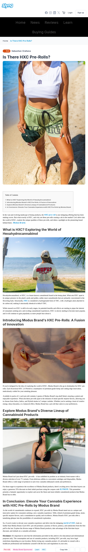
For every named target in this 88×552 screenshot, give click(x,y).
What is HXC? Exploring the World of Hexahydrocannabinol (29, 200)
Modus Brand (19, 223)
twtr (72, 549)
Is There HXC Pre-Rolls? (21, 41)
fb (77, 549)
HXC (26, 301)
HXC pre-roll (49, 215)
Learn (67, 22)
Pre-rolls (7, 550)
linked (83, 549)
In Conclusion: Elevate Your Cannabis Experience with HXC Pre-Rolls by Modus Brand (39, 207)
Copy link (63, 550)
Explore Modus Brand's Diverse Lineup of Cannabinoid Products (31, 205)
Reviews (51, 22)
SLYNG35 (64, 489)
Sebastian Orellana (21, 51)
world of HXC (69, 523)
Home (20, 22)
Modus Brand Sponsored (22, 550)
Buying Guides (44, 32)
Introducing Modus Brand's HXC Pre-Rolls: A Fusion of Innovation (31, 202)
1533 (7, 51)
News (35, 22)
